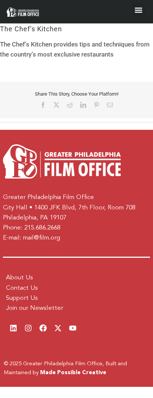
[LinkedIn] (83, 105)
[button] (139, 10)
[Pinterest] (97, 105)
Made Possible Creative (73, 373)
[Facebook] (43, 105)
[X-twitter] (58, 328)
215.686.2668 (42, 228)
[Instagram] (28, 328)
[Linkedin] (13, 328)
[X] (56, 105)
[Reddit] (70, 105)
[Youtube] (72, 328)
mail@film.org (41, 238)
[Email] (110, 105)
